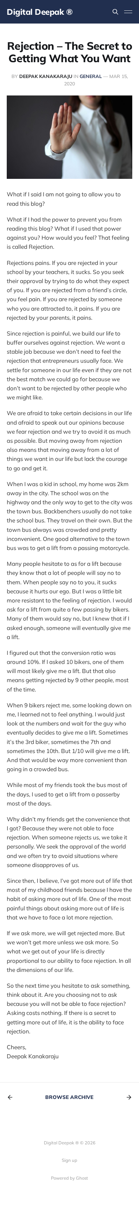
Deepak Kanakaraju (45, 76)
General (91, 76)
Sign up (69, 1160)
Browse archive (69, 1097)
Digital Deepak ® (40, 12)
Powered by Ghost (69, 1178)
